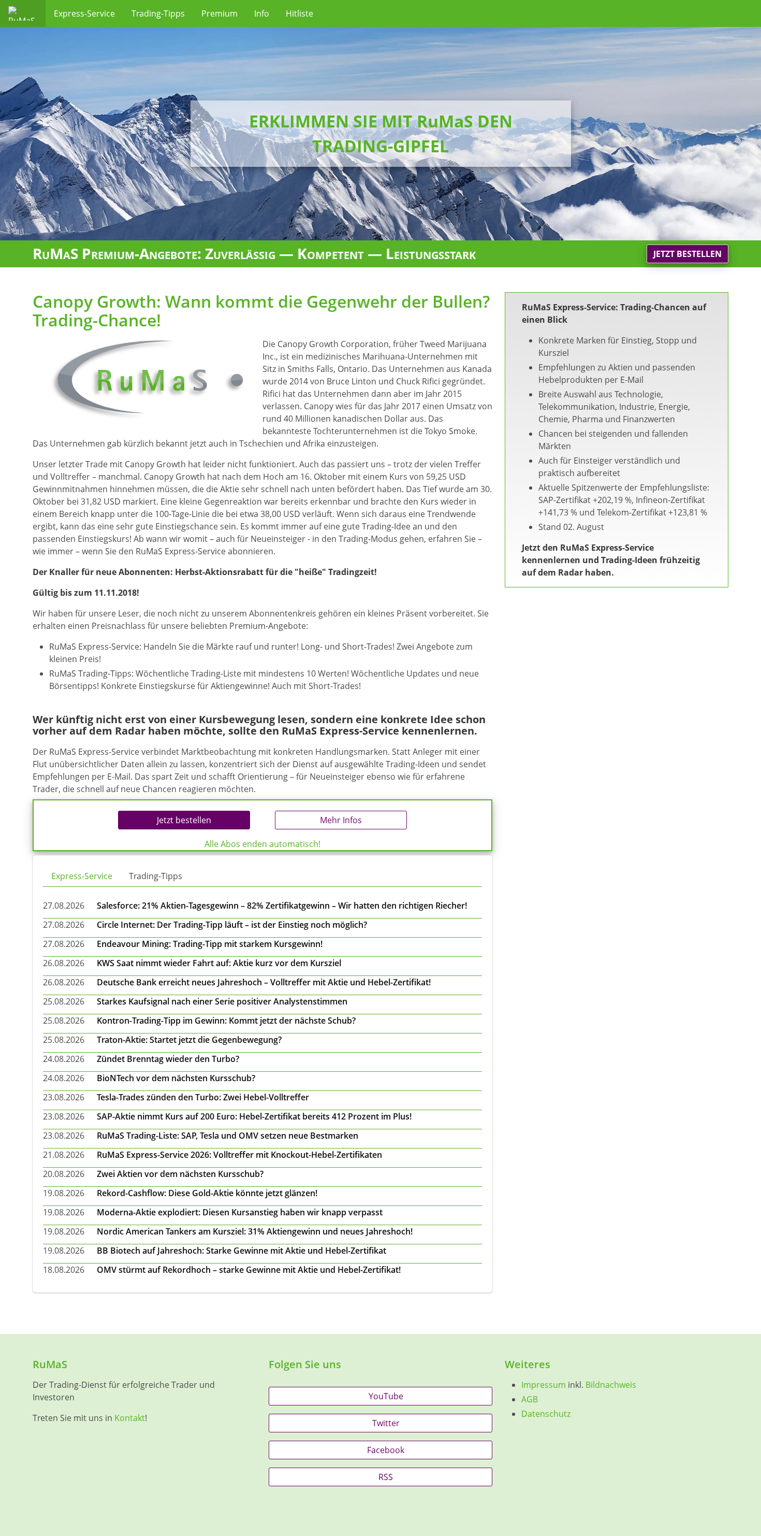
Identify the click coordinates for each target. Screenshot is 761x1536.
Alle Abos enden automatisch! (262, 844)
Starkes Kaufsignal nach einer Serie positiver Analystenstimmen (222, 1001)
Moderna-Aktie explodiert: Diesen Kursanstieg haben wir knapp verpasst (240, 1212)
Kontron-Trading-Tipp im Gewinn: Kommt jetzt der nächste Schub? (226, 1020)
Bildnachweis (611, 1384)
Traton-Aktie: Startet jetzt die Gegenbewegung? (189, 1039)
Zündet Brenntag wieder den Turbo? (168, 1059)
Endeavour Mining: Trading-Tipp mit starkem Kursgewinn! (210, 944)
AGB (529, 1399)
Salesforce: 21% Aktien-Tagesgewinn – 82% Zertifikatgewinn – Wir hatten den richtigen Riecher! (282, 905)
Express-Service (84, 13)
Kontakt (129, 1418)
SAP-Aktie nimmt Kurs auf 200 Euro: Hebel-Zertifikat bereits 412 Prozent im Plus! (254, 1116)
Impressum (543, 1384)
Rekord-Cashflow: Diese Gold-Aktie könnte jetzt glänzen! (207, 1193)
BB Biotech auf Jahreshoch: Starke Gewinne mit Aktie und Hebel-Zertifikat (241, 1250)
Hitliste (299, 13)
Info (261, 13)
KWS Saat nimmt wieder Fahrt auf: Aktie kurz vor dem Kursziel (219, 963)
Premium (219, 13)
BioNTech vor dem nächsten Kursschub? (176, 1078)
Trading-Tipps (158, 13)
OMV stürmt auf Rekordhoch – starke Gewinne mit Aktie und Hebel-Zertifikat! (249, 1269)
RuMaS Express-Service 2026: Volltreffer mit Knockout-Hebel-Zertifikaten (239, 1154)
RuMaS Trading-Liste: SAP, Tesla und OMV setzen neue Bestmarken (227, 1135)
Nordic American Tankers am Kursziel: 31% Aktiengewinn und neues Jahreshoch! (255, 1231)
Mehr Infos (341, 820)
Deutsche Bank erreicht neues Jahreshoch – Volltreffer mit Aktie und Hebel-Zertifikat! (264, 982)
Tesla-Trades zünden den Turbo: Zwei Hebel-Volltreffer (203, 1097)
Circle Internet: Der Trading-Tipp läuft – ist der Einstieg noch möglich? (232, 924)
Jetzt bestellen (687, 254)
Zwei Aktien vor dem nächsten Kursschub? (180, 1174)
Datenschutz (545, 1413)
